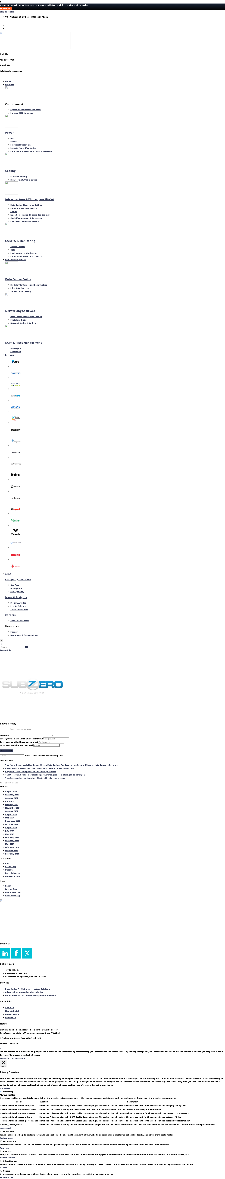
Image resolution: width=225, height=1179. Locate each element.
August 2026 (11, 791)
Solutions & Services (15, 259)
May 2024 (9, 818)
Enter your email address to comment (19, 742)
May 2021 (9, 844)
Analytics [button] (4, 1148)
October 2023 (11, 824)
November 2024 (12, 808)
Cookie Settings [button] (8, 1058)
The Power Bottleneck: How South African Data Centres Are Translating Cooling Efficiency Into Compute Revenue (61, 765)
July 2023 (9, 831)
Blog (7, 863)
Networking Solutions (20, 311)
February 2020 (12, 854)
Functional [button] (5, 1128)
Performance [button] (6, 1138)
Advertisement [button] (7, 1157)
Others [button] (3, 1167)
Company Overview (18, 579)
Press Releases (12, 873)
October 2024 (11, 811)
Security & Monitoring (20, 241)
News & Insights (16, 597)
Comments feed (13, 892)
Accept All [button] (21, 1058)
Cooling (10, 171)
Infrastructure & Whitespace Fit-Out (29, 199)
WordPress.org (12, 895)
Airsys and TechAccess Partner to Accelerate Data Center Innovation (39, 768)
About (8, 574)
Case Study (10, 866)
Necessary (8, 1091)
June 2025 (9, 801)
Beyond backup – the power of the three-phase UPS (30, 771)
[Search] (26, 647)
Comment (5, 735)
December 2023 (12, 821)
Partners (9, 355)
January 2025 (11, 804)
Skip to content (7, 12)
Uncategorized (12, 876)
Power (9, 132)
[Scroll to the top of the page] (0, 1048)
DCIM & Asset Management (23, 342)
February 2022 (12, 840)
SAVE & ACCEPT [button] (7, 1177)
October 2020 (11, 850)
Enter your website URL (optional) (16, 745)
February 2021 (12, 847)
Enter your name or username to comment (21, 738)
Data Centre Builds (18, 279)
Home (8, 81)
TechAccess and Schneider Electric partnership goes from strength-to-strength (45, 775)
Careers (10, 615)
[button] (1, 643)
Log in (8, 886)
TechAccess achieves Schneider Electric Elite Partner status (35, 778)
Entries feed (11, 889)
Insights (9, 870)
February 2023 (12, 837)
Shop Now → (6, 8)
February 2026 (12, 794)
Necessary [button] (5, 1088)
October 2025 (11, 798)
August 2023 (11, 827)
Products (9, 84)
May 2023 (9, 834)
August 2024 (11, 814)
